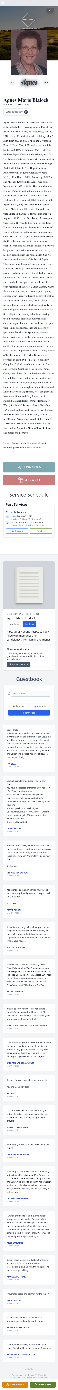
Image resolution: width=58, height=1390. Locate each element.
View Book (14, 624)
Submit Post (29, 712)
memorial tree (37, 443)
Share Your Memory (18, 664)
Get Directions (17, 531)
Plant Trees (41, 531)
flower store (35, 447)
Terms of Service (36, 1377)
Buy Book (29, 624)
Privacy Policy (21, 1377)
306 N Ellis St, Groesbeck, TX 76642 (27, 525)
